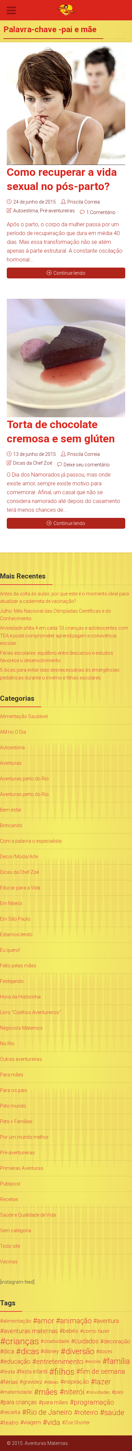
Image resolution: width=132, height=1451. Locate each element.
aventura (108, 1321)
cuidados (86, 1341)
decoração (117, 1341)
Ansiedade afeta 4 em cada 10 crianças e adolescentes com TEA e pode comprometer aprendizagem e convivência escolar (64, 635)
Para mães (11, 1074)
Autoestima (25, 210)
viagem (32, 1422)
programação (94, 1402)
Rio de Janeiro (49, 1412)
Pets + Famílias (16, 1121)
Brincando (11, 825)
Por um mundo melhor (24, 1137)
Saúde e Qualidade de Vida (28, 1215)
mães (48, 1392)
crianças (22, 1341)
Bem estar (11, 810)
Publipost (10, 1183)
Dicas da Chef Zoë (32, 463)
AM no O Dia (13, 732)
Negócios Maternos (21, 1028)
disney (51, 1351)
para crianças (20, 1402)
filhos (64, 1372)
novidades (99, 1392)
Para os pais (13, 1090)
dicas (30, 1351)
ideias (53, 1382)
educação (17, 1361)
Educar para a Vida (20, 887)
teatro (11, 1422)
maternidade (17, 1392)
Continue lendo (69, 273)
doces (105, 1351)
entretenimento (59, 1362)
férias (10, 1382)
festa (9, 1372)
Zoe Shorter (77, 1422)
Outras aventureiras (21, 1059)
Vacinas (9, 1261)
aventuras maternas (31, 1331)
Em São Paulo (15, 919)
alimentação (17, 1321)
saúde (114, 1412)
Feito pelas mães (18, 965)
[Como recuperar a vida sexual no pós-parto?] (66, 105)
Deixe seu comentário (87, 464)
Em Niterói (11, 903)
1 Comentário (100, 212)
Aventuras (11, 763)
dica (8, 1351)
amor (45, 1321)
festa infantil (33, 1371)
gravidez (32, 1382)
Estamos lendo (16, 934)
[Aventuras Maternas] (66, 9)
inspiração (76, 1382)
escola (94, 1361)
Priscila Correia (83, 202)
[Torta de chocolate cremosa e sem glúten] (66, 358)
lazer (103, 1382)
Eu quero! (10, 950)
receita (11, 1412)
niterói (74, 1392)
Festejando (12, 981)
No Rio (7, 1043)
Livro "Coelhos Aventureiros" (30, 1012)
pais (119, 1392)
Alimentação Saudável (24, 716)
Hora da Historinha (20, 997)
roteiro (88, 1412)
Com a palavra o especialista (31, 841)
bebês (70, 1331)
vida (53, 1422)
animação (76, 1321)
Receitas (9, 1199)
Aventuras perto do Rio (24, 778)
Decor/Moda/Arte (19, 856)
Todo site (10, 1246)
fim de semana (102, 1371)
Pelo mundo (13, 1106)
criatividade (56, 1341)
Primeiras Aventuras (21, 1168)
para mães (55, 1402)
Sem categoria (15, 1230)
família (118, 1362)
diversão (79, 1351)
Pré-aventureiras (57, 210)
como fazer (96, 1331)
